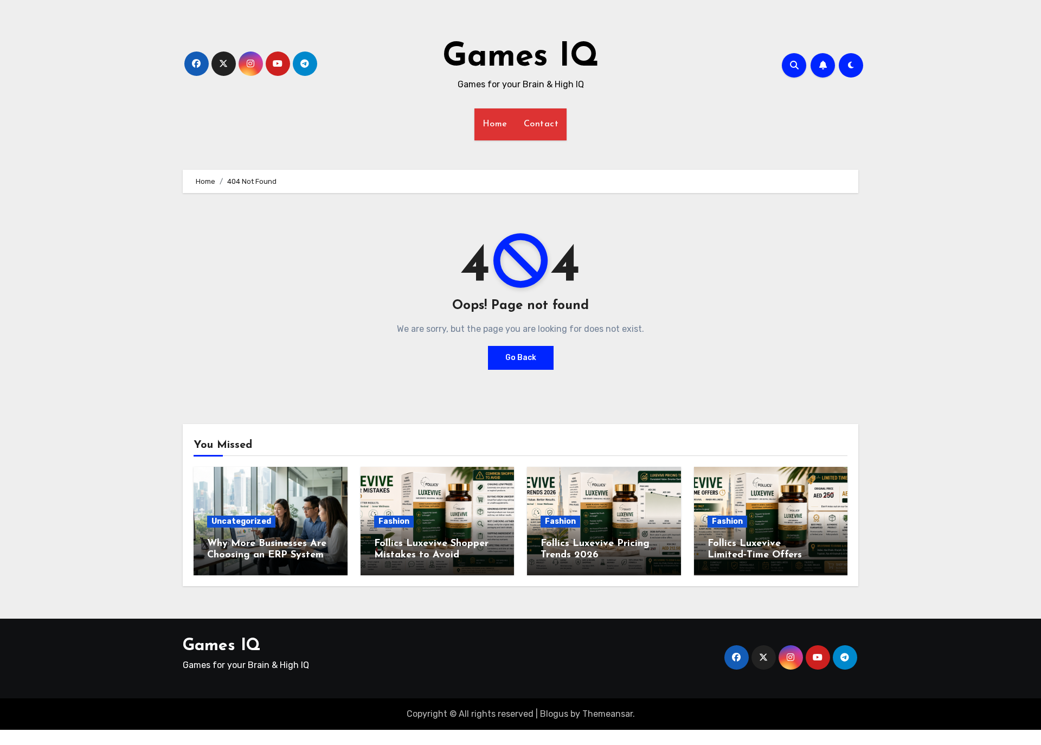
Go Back (520, 357)
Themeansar (607, 714)
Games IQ (520, 57)
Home (495, 124)
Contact (541, 124)
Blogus (554, 714)
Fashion (393, 521)
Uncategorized (241, 521)
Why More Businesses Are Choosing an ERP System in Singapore (266, 555)
